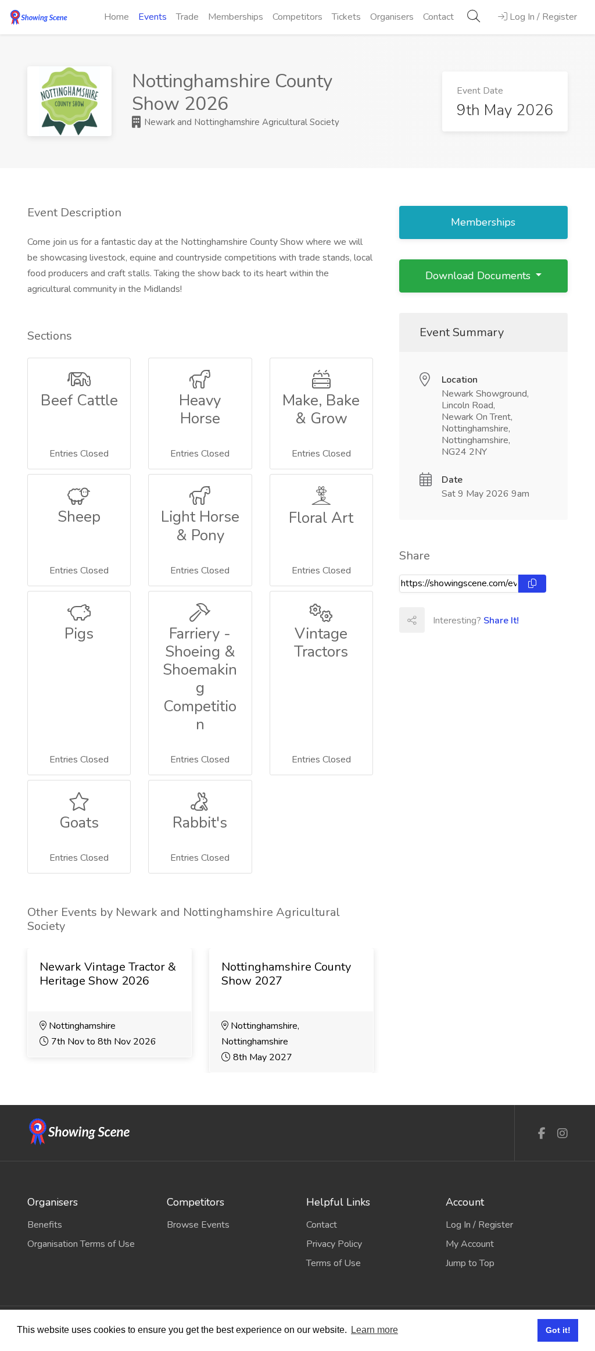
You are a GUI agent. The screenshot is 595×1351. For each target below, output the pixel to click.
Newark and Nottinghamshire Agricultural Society (240, 122)
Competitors (297, 16)
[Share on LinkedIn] (488, 620)
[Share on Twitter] (462, 620)
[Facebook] (541, 1134)
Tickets (346, 16)
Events (152, 16)
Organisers (392, 16)
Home (116, 16)
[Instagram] (562, 1134)
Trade (187, 16)
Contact (438, 16)
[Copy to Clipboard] (532, 584)
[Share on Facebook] (437, 620)
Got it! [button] (558, 1330)
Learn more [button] (374, 1330)
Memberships (235, 16)
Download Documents (479, 276)
